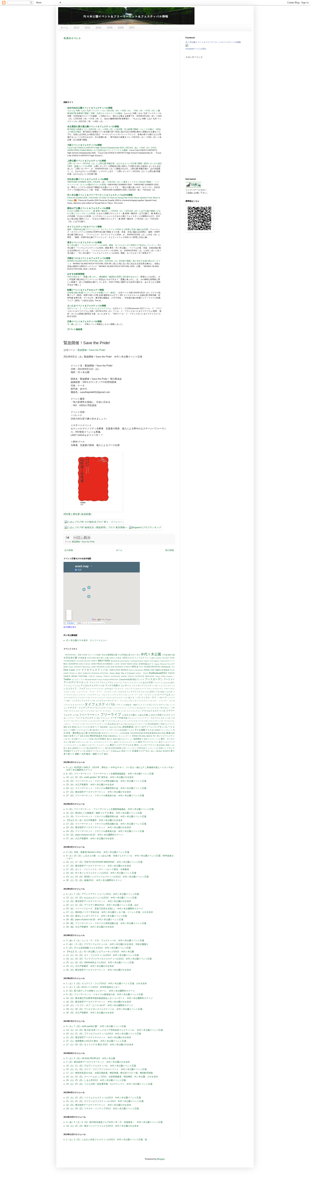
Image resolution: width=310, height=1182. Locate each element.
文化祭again (116, 751)
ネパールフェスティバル (101, 708)
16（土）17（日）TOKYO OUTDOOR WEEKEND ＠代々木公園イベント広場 (104, 862)
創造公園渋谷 (146, 736)
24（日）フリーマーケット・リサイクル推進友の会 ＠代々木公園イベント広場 (105, 831)
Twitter (67, 679)
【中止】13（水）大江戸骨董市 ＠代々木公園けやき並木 (94, 820)
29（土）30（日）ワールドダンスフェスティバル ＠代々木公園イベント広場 (104, 1009)
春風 (168, 733)
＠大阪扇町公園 (168, 655)
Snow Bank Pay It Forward (122, 673)
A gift (152, 658)
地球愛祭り (138, 739)
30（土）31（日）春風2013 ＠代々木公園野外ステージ (94, 880)
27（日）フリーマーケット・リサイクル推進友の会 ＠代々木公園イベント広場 (105, 795)
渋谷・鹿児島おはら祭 (77, 733)
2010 (98, 27)
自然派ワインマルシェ (163, 730)
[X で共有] (82, 537)
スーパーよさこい (166, 694)
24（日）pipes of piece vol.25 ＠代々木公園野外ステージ (94, 835)
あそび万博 (148, 682)
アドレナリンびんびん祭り (164, 683)
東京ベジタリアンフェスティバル (95, 745)
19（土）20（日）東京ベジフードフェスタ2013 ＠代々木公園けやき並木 (102, 1126)
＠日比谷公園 (70, 657)
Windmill (88, 679)
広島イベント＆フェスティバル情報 (84, 321)
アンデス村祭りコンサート (118, 685)
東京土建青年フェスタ (77, 748)
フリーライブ (110, 714)
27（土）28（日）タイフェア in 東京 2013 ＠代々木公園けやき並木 (99, 1044)
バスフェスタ (73, 711)
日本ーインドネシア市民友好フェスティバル (140, 748)
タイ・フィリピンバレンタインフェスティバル (133, 701)
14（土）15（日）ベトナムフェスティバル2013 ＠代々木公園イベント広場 (103, 1097)
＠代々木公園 (151, 654)
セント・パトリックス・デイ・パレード (147, 697)
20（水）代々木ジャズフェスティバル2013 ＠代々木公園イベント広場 (101, 873)
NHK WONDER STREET (121, 667)
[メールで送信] (75, 537)
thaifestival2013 (158, 673)
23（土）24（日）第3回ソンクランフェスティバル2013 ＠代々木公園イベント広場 (107, 876)
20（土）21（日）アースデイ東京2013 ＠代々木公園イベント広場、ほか (102, 905)
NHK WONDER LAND (101, 667)
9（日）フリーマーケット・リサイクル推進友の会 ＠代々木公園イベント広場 (104, 994)
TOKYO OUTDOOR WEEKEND (141, 676)
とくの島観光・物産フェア (131, 705)
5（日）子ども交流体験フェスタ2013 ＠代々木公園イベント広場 (98, 948)
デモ (118, 705)
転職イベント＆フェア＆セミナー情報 (85, 290)
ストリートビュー (98, 698)
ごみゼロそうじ (123, 692)
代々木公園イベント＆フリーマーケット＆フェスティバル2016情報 (100, 195)
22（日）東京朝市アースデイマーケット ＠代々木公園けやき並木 (98, 1105)
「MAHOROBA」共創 (72, 655)
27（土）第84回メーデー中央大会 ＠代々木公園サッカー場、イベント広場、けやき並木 (109, 912)
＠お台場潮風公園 (109, 655)
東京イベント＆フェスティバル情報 (84, 242)
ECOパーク (170, 661)
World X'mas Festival (100, 679)
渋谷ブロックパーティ (110, 733)
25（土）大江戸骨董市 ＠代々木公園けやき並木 (90, 966)
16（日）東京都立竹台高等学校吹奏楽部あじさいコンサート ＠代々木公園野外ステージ (109, 998)
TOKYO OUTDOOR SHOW (114, 676)
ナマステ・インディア (78, 707)
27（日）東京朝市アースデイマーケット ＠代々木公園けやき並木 (98, 792)
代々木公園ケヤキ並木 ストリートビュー (86, 640)
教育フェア (95, 727)
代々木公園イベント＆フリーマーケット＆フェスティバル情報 (213, 42)
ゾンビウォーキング (105, 700)
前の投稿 (169, 550)
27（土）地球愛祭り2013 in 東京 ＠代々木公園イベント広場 (96, 1041)
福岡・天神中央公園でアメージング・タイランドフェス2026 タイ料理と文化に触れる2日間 (108, 229)
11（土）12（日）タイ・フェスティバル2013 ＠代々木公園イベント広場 (102, 955)
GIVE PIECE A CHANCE (102, 664)
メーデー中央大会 (119, 718)
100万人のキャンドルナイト (135, 658)
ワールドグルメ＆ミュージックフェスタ (121, 721)
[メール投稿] (67, 537)
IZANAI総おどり (146, 664)
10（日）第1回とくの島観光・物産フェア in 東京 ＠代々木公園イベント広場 (104, 813)
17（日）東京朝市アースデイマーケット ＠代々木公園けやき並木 (98, 866)
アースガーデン (154, 679)
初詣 (173, 733)
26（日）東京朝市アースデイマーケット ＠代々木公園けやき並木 (98, 970)
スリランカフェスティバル (117, 698)
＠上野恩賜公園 (124, 655)
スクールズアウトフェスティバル (77, 698)
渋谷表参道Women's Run (154, 733)
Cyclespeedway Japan (139, 661)
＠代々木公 (135, 655)
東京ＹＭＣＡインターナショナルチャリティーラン (92, 742)
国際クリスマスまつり (80, 730)
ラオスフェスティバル (161, 718)
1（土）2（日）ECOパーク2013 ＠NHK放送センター (93, 987)
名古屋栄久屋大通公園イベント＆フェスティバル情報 (93, 126)
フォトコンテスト (133, 711)
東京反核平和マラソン (95, 748)
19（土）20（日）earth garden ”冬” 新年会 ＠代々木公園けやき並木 (100, 777)
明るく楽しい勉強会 (154, 751)
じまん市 (168, 692)
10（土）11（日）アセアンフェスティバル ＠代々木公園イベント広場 (101, 1065)
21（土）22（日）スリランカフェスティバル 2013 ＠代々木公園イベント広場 (105, 1101)
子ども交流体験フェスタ (124, 730)
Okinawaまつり (168, 667)
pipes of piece (162, 670)
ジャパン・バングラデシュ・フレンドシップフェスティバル (103, 695)
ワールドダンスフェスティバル (150, 721)
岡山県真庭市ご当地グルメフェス (161, 724)
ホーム (64, 27)
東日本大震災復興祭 (113, 748)
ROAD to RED (75, 673)
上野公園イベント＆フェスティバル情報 (86, 160)
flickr (66, 664)
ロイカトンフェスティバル (82, 721)
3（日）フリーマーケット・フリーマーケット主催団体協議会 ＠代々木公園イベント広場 (110, 809)
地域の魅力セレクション (123, 739)
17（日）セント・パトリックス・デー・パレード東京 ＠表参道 (97, 869)
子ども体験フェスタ (144, 730)
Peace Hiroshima (136, 670)
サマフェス (135, 692)
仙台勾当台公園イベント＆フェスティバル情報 (89, 108)
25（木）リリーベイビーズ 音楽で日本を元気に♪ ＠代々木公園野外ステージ (104, 908)
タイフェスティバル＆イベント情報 (84, 226)
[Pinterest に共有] (89, 537)
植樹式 (66, 736)
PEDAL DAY (149, 670)
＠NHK (85, 655)
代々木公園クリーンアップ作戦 (80, 739)
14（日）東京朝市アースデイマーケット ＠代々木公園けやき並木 (98, 901)
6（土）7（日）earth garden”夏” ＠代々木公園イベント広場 (96, 1026)
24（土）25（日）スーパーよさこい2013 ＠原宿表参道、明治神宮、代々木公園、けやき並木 (112, 1076)
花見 (69, 727)
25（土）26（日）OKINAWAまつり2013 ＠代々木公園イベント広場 (100, 962)
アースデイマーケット (76, 682)
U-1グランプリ (78, 679)
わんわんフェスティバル (137, 724)
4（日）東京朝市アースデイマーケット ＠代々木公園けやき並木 (98, 1062)
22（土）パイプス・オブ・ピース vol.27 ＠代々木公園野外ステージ (99, 1005)
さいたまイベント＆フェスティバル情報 (86, 305)
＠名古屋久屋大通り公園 (98, 658)
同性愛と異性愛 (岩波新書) (77, 514)
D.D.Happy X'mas (157, 661)
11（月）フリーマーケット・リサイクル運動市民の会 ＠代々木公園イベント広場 (106, 816)
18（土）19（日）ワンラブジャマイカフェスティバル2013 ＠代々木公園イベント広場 (109, 958)
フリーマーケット (89, 714)
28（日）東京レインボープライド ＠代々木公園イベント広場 (96, 916)
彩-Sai (92, 730)
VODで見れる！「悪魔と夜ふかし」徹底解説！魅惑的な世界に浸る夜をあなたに (103, 277)
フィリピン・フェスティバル (114, 711)
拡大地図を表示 (70, 627)
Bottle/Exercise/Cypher (120, 661)
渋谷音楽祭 (124, 733)
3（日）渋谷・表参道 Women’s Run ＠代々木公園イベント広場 (97, 852)
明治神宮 (166, 751)
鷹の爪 (109, 739)
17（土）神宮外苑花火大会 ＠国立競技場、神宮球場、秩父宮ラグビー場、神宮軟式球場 (109, 1073)
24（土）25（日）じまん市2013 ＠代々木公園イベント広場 (96, 1080)
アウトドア (94, 682)
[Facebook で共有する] (85, 537)
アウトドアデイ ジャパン (111, 682)
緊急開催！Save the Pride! (91, 350)
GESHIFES (73, 664)
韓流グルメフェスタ (81, 727)
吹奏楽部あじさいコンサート (119, 736)
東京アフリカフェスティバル (126, 742)
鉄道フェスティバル (152, 739)
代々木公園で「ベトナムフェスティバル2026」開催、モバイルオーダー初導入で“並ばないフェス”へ (111, 245)
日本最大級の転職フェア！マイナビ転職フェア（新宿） (92, 293)
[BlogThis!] (78, 537)
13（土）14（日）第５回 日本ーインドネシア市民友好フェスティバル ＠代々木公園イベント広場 (114, 1030)
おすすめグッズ (111, 689)
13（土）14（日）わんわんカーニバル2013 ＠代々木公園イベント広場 (101, 897)
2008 (121, 27)
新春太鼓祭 (84, 736)
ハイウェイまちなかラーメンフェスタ (143, 708)
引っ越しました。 (75, 324)
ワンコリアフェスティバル (96, 724)
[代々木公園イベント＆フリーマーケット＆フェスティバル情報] (186, 46)
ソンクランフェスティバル (83, 700)
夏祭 (65, 727)
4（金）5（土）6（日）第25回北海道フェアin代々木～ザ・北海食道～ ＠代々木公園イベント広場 (114, 1122)
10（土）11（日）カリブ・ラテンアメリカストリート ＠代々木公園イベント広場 (106, 1069)
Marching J (86, 667)
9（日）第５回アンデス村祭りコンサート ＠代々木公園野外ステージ (100, 991)
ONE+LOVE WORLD (118, 670)
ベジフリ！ (70, 718)
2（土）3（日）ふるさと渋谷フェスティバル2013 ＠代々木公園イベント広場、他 (106, 1139)
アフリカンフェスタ (72, 686)
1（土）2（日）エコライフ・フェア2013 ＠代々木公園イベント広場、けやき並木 (106, 983)
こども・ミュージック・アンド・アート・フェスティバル (93, 692)
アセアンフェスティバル (132, 683)
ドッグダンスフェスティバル (156, 705)
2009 (109, 27)
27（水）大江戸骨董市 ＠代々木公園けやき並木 (90, 838)
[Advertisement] (119, 70)
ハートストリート (119, 708)
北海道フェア (138, 751)
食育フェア (74, 736)
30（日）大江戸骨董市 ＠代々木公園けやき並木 (90, 1012)
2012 (76, 27)
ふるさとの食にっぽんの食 (135, 715)
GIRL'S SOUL (85, 664)
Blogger (161, 1159)
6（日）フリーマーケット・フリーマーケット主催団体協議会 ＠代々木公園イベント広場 (110, 773)
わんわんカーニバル (117, 724)
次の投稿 (68, 550)
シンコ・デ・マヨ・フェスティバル (142, 695)
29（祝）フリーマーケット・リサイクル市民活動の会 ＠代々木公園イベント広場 (106, 923)
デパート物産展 (74, 329)
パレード (98, 711)
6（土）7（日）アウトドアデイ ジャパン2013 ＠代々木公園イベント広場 (102, 894)
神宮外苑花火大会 (98, 736)
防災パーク (126, 751)
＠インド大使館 (94, 655)
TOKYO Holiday (95, 676)
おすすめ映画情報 (75, 274)
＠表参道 (82, 658)
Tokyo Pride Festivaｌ (165, 676)
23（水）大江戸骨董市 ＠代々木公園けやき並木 (90, 784)
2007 (132, 27)
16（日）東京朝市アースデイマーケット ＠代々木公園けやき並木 (98, 1001)
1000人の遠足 (115, 658)
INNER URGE (132, 664)
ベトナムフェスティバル (88, 718)
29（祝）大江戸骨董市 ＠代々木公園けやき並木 (90, 927)
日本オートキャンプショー (98, 751)
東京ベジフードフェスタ (122, 745)
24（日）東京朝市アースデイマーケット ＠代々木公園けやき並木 (98, 827)
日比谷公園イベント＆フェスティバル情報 (87, 179)
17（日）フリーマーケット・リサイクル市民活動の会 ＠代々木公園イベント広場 (106, 824)
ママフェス (105, 718)
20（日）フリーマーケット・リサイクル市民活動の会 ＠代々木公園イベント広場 (106, 781)
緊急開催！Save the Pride (83, 542)
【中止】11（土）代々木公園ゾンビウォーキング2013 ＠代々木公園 (100, 951)
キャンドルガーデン (155, 689)
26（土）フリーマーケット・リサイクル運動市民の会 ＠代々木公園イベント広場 (106, 788)
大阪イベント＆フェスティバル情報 (84, 145)
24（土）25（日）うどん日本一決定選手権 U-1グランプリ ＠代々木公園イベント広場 (109, 1084)
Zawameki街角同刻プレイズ (131, 679)
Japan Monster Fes (162, 664)
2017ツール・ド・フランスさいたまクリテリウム (89, 308)
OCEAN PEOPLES (152, 667)
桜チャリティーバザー (105, 730)
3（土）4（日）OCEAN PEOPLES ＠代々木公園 (90, 1058)
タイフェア (79, 705)
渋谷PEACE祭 (94, 733)
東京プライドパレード (148, 742)
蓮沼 (106, 754)
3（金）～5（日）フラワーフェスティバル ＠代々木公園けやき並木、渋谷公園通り (107, 944)
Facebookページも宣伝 (195, 49)
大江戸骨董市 (100, 739)
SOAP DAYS (141, 673)
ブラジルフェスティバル (153, 711)
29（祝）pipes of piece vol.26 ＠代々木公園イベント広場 (94, 919)
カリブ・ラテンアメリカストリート (132, 689)
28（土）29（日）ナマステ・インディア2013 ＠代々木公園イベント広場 (102, 1108)
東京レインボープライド (145, 745)
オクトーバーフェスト (95, 689)
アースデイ (169, 679)
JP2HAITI (78, 667)
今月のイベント (72, 38)
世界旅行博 (136, 736)
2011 (87, 27)
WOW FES (114, 679)
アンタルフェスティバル (93, 685)
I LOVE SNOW (119, 664)
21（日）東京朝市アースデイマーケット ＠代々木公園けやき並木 (98, 1037)
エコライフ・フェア (75, 688)
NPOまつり (137, 666)
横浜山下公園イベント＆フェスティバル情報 (88, 208)
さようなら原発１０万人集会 (153, 692)
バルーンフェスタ (86, 711)
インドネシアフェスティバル (145, 685)
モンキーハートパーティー (139, 718)
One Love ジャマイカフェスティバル (86, 669)
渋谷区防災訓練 (136, 733)
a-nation (158, 658)
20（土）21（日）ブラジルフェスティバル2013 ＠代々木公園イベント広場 (103, 1033)
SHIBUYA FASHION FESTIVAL (96, 673)
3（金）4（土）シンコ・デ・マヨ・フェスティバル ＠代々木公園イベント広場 (105, 940)
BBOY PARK (104, 661)
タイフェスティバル (99, 704)
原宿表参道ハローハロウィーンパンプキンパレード (147, 727)
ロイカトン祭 (98, 721)
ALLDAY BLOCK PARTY (87, 661)
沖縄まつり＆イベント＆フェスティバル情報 (88, 258)
